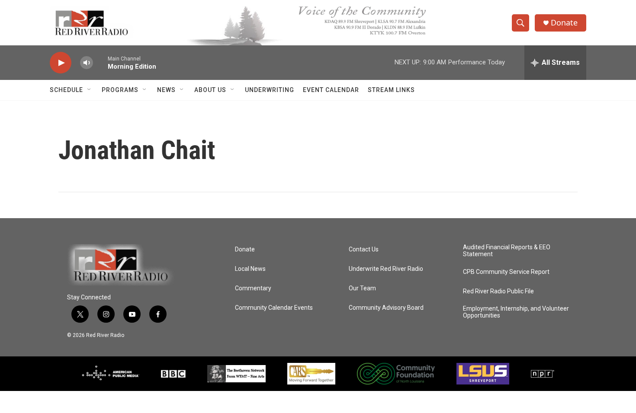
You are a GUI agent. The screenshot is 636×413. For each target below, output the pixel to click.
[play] (60, 63)
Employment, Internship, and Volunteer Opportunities (516, 312)
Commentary (253, 288)
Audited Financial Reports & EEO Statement (506, 250)
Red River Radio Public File (498, 291)
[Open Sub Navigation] (89, 89)
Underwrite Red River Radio (386, 269)
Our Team (362, 288)
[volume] (86, 63)
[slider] (100, 62)
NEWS (166, 89)
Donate (564, 22)
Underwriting (269, 89)
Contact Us (364, 249)
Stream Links (391, 89)
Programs (120, 89)
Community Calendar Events (274, 308)
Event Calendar (331, 89)
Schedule (66, 89)
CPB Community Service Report (506, 272)
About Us (210, 89)
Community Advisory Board (386, 308)
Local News (250, 269)
